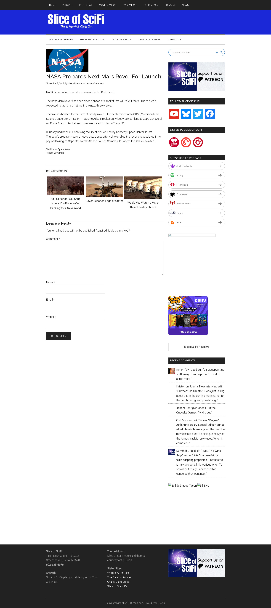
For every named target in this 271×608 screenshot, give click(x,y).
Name (50, 282)
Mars (61, 153)
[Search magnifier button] (221, 52)
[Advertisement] (168, 21)
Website (51, 316)
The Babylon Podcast (120, 577)
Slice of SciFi (76, 21)
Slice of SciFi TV (117, 586)
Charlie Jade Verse (118, 581)
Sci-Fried (126, 560)
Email (50, 299)
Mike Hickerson (75, 83)
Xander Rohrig (185, 408)
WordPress (151, 603)
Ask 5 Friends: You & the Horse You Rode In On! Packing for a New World (65, 203)
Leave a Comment (95, 83)
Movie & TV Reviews (196, 346)
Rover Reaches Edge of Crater (104, 201)
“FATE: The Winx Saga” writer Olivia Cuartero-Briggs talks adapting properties (198, 455)
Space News (64, 149)
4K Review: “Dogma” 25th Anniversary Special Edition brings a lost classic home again (200, 425)
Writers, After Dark (118, 572)
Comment (53, 238)
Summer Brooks (186, 450)
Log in (162, 603)
